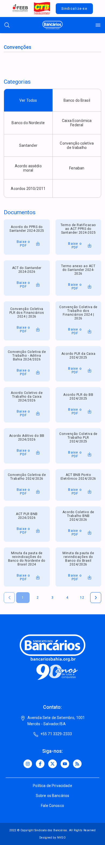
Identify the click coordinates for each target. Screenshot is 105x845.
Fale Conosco (52, 805)
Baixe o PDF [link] (23, 243)
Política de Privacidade (52, 785)
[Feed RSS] (77, 763)
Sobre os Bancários (52, 795)
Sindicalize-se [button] (74, 9)
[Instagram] (27, 763)
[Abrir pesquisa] (7, 25)
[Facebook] (40, 763)
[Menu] (98, 25)
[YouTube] (65, 763)
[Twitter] (52, 763)
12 (82, 597)
